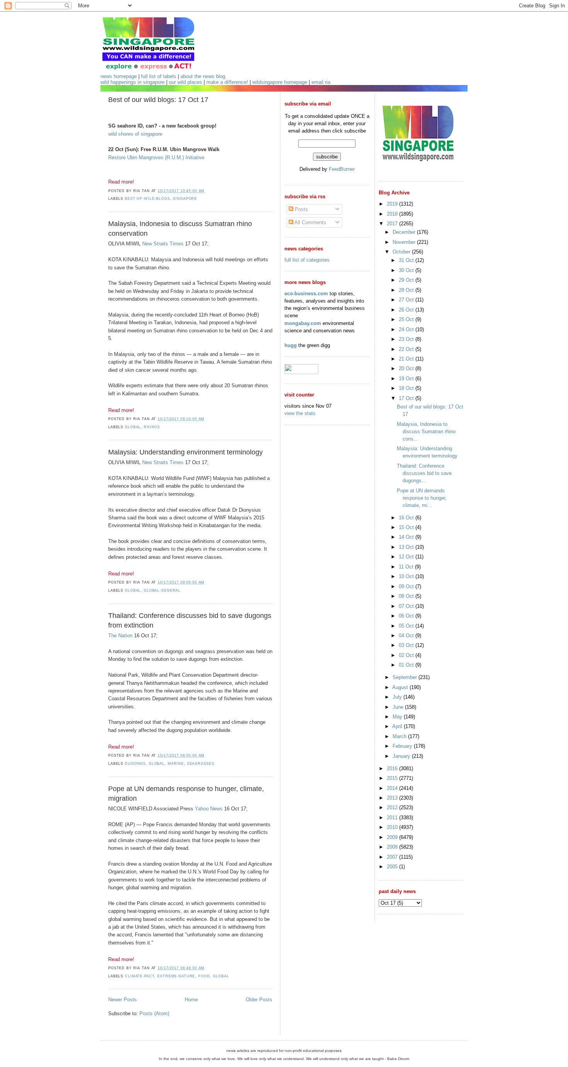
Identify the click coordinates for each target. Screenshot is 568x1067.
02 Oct (407, 655)
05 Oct (407, 626)
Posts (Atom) (154, 1013)
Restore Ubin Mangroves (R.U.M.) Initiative (156, 157)
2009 (393, 837)
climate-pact (139, 976)
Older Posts (259, 999)
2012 (393, 807)
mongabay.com (302, 323)
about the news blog (202, 76)
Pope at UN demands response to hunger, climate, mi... (422, 498)
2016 (393, 768)
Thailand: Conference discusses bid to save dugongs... (424, 473)
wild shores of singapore (135, 134)
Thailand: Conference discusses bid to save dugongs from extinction (189, 620)
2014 (393, 788)
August (401, 687)
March (400, 736)
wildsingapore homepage (279, 82)
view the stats (300, 413)
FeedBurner (342, 169)
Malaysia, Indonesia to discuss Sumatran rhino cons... (426, 431)
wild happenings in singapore (132, 82)
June (399, 707)
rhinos (152, 427)
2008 (393, 847)
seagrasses (200, 764)
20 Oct (407, 368)
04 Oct (407, 635)
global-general (162, 590)
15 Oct (407, 527)
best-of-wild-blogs (147, 199)
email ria (320, 82)
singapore (185, 199)
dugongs (135, 764)
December (405, 232)
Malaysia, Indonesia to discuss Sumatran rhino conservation (180, 228)
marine (176, 764)
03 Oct (407, 645)
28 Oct (407, 290)
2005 (393, 867)
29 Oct (407, 280)
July (398, 697)
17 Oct (407, 398)
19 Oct (407, 378)
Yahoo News (209, 809)
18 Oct (407, 388)
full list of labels (158, 76)
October (402, 252)
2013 (393, 798)
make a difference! (227, 82)
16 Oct (407, 518)
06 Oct (407, 616)
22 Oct (407, 349)
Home (191, 999)
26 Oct (407, 310)
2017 (393, 223)
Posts (300, 209)
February (403, 746)
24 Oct (407, 329)
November (405, 242)
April (398, 726)
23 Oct (407, 339)
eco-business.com (306, 293)
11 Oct (407, 567)
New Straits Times (163, 244)
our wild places (185, 82)
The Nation (120, 635)
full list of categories (307, 260)
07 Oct (407, 606)
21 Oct (407, 359)
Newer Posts (122, 999)
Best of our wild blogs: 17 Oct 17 (158, 100)
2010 (393, 827)
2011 (393, 817)
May (398, 717)
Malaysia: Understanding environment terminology (185, 452)
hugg (290, 345)
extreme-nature (176, 976)
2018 (393, 214)
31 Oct (407, 260)
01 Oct (407, 665)
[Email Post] (206, 191)
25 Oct (407, 319)
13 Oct (407, 547)
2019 (393, 204)
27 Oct (407, 300)
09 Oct (407, 586)
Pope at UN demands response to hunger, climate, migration (186, 793)
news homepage (118, 76)
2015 (393, 778)
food (204, 976)
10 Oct (407, 576)
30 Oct (407, 270)
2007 (393, 857)
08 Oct (407, 596)
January (402, 756)
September (405, 677)
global (133, 427)
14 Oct (407, 537)
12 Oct (407, 557)
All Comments (309, 222)
